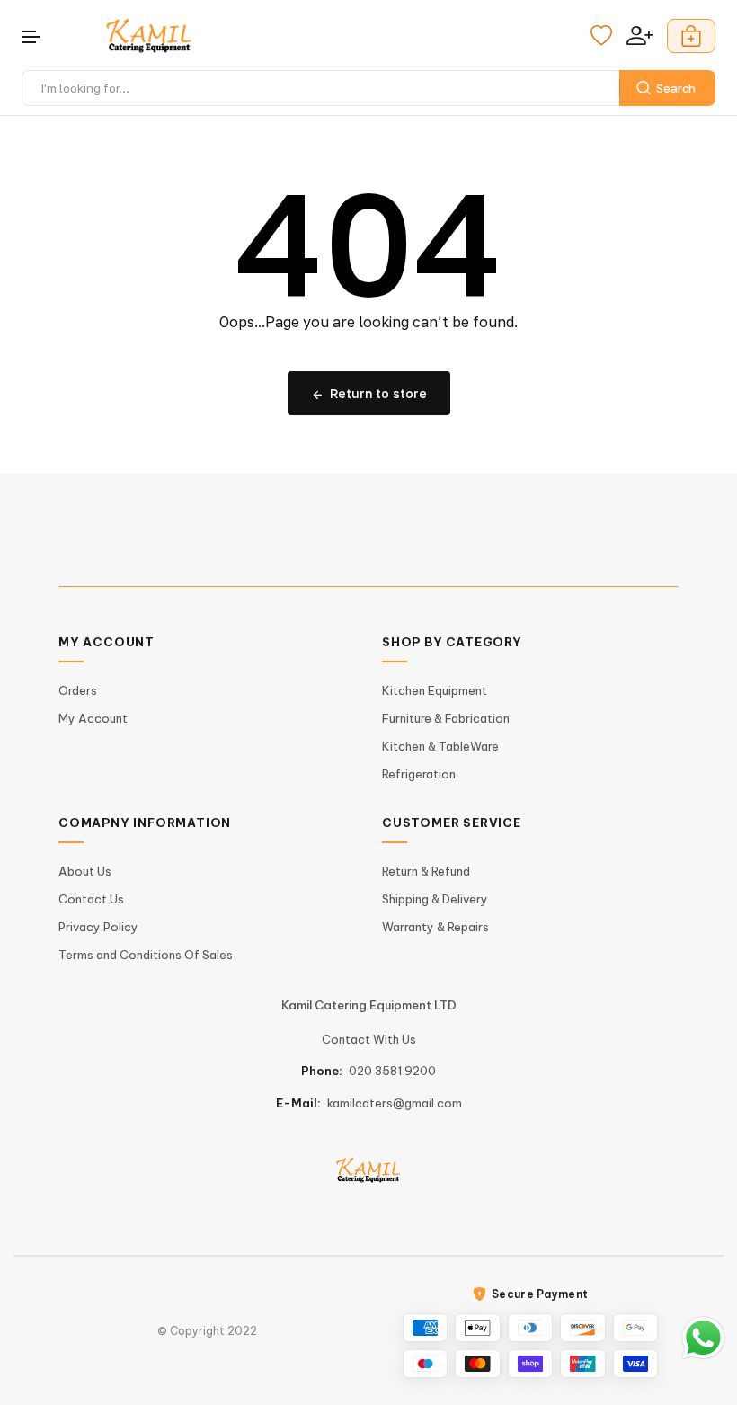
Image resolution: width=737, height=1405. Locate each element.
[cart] (691, 36)
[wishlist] (601, 36)
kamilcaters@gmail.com (394, 1103)
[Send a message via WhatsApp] (703, 1338)
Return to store (378, 393)
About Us (84, 871)
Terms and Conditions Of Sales (145, 954)
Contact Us (91, 899)
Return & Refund (426, 871)
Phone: (321, 1070)
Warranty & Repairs (435, 927)
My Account (93, 718)
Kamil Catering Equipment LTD (369, 1005)
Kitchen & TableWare (440, 746)
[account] (639, 35)
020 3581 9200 (392, 1070)
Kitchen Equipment (434, 690)
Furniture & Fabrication (446, 718)
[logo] (149, 36)
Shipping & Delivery (435, 899)
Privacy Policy (98, 927)
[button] (31, 37)
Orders (77, 690)
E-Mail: (298, 1103)
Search (676, 88)
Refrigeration (419, 774)
